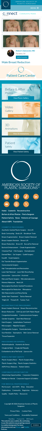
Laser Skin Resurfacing (25, 272)
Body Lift (19, 233)
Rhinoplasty (27, 289)
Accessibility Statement (30, 415)
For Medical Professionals (15, 384)
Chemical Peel (7, 251)
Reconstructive (23, 211)
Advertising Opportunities (11, 375)
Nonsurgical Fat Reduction (11, 289)
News (17, 218)
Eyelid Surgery (28, 254)
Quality (4, 394)
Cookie (26, 427)
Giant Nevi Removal (23, 319)
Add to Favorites (22, 57)
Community (16, 390)
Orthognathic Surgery (10, 329)
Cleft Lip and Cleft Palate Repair (27, 312)
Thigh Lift (5, 300)
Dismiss (36, 425)
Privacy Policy (15, 411)
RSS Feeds (29, 419)
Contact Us (20, 419)
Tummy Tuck (24, 300)
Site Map (12, 419)
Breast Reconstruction (29, 308)
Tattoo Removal (25, 296)
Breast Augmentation (10, 237)
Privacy (18, 427)
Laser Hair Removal (9, 272)
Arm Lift (30, 230)
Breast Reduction (8, 244)
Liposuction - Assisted (20, 275)
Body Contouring (8, 233)
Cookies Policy (27, 411)
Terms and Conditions (12, 415)
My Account (6, 387)
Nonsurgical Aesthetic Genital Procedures (17, 286)
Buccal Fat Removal (31, 244)
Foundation (18, 222)
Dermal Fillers (6, 254)
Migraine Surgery (19, 326)
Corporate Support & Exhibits (27, 378)
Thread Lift (14, 300)
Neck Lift (20, 282)
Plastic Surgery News (9, 360)
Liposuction (6, 275)
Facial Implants (14, 258)
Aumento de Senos (23, 344)
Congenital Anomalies (10, 315)
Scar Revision (6, 333)
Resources (24, 394)
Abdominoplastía (8, 344)
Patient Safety (8, 218)
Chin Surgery (18, 251)
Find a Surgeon (28, 214)
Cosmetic (12, 211)
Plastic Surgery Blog (26, 360)
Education (30, 387)
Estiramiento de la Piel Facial (12, 351)
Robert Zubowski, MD (25, 51)
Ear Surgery (17, 254)
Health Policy (13, 394)
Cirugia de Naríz (7, 348)
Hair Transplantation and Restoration (15, 268)
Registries (26, 390)
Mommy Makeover (8, 282)
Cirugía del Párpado (22, 348)
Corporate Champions (31, 375)
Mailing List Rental (8, 378)
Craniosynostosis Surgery (28, 315)
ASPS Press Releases (9, 367)
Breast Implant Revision (10, 240)
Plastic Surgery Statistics (27, 363)
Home (4, 211)
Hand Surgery (7, 322)
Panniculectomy (25, 329)
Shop (23, 387)
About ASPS (7, 222)
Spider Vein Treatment (10, 296)
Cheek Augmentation (27, 247)
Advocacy (34, 390)
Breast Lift (24, 240)
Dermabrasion (29, 251)
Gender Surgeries (8, 319)
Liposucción (28, 351)
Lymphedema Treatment (22, 322)
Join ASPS (15, 387)
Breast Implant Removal (28, 237)
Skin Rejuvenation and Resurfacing (14, 293)
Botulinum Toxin (30, 233)
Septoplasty (17, 333)
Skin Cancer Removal (30, 333)
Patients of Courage (29, 218)
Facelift (4, 258)
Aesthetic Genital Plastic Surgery (14, 230)
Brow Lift (19, 244)
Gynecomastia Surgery (10, 265)
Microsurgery (6, 326)
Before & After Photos (11, 214)
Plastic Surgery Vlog (9, 363)
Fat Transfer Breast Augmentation (14, 261)
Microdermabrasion (28, 279)
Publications (6, 390)
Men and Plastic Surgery (10, 279)
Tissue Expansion (8, 336)
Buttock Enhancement (10, 247)
